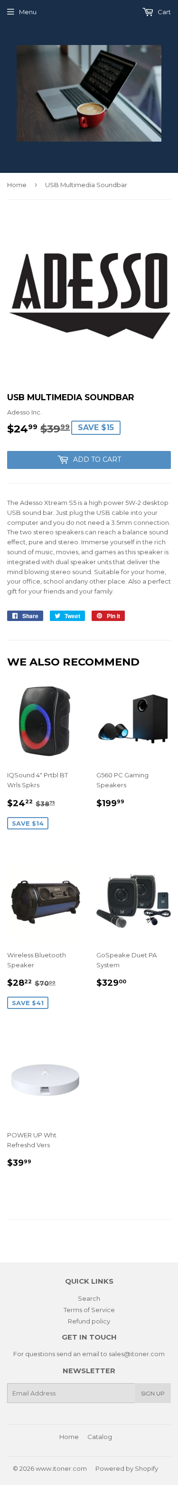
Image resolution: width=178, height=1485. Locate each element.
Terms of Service (89, 1310)
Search (89, 1298)
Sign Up (153, 1393)
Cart (163, 12)
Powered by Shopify (126, 1468)
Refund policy (89, 1321)
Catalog (99, 1436)
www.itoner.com (61, 1468)
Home (17, 185)
